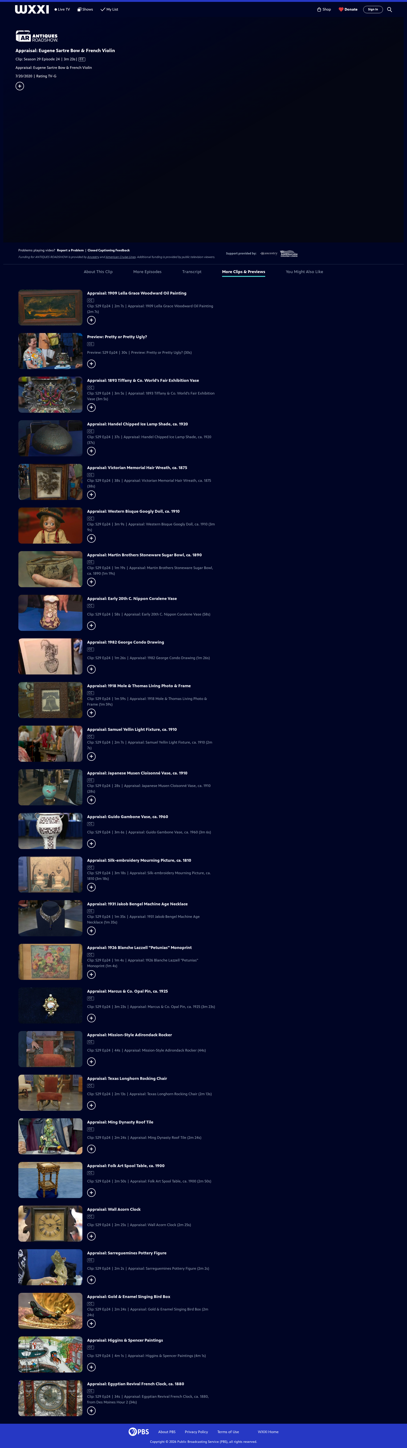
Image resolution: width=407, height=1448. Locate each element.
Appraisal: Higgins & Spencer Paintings (125, 1340)
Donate (351, 9)
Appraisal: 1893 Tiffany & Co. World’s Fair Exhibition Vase (143, 380)
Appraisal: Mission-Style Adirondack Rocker (129, 1034)
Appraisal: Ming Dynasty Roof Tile (120, 1122)
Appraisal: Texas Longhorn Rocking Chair (127, 1078)
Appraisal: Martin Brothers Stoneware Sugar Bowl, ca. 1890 (144, 555)
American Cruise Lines (120, 257)
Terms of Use (228, 1432)
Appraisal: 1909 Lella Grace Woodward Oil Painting (137, 293)
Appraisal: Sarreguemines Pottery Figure (127, 1253)
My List (112, 9)
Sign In (373, 9)
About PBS (166, 1432)
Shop (327, 9)
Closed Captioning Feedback (109, 250)
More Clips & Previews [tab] (243, 271)
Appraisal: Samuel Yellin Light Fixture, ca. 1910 (132, 729)
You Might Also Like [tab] (304, 271)
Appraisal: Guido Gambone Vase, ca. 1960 (127, 816)
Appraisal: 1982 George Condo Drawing (125, 642)
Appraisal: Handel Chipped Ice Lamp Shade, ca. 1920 (137, 424)
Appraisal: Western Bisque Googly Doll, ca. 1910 (133, 511)
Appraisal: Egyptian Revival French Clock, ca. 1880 (135, 1383)
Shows (87, 9)
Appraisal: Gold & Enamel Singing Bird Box (128, 1296)
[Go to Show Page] (210, 36)
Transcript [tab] (191, 271)
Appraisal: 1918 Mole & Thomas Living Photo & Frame (139, 685)
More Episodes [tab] (147, 271)
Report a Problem (70, 250)
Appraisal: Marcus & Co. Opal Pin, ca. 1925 (127, 991)
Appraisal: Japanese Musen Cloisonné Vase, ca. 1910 (137, 773)
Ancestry (93, 257)
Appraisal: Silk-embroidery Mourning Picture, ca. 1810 (139, 860)
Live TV (64, 9)
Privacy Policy (196, 1432)
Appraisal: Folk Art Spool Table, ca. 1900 (126, 1165)
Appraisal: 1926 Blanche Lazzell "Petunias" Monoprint (139, 947)
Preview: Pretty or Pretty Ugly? (117, 336)
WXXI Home (268, 1432)
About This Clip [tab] (98, 271)
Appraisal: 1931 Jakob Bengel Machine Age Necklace (137, 904)
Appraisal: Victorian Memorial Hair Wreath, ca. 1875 (137, 467)
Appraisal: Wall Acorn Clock (114, 1209)
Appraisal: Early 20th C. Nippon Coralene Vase (132, 598)
